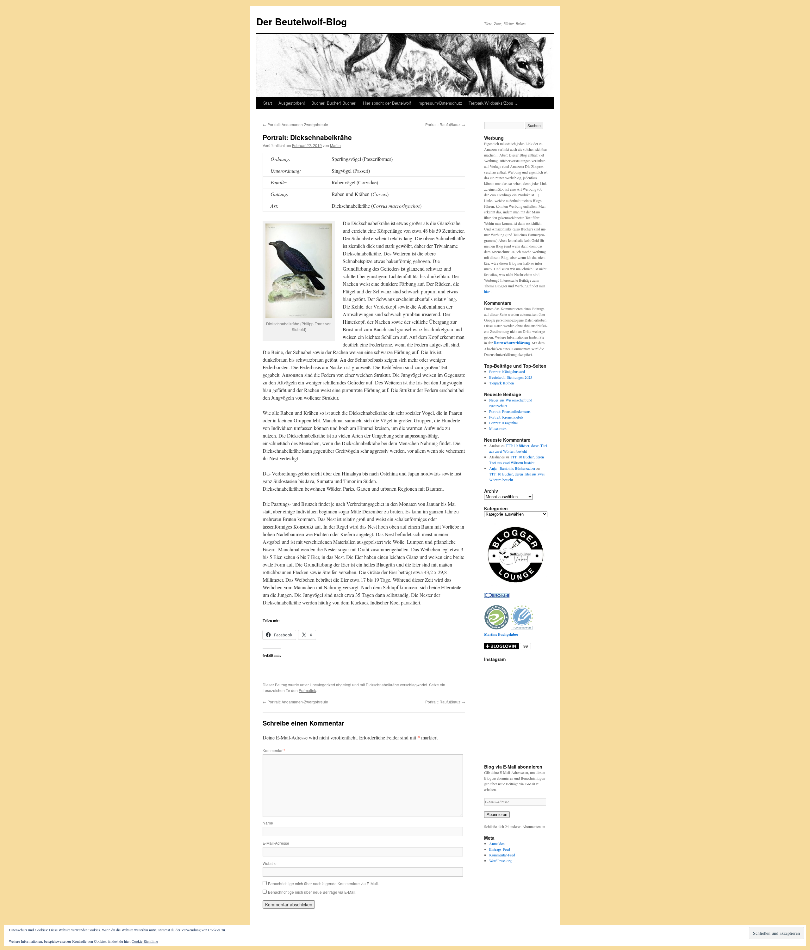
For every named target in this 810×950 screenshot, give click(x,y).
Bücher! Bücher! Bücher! (334, 103)
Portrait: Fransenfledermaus (510, 411)
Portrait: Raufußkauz (445, 124)
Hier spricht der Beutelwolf (387, 103)
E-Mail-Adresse (276, 843)
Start (267, 103)
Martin (335, 145)
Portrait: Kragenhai (503, 422)
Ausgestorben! (291, 103)
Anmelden (497, 843)
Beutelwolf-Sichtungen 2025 (510, 377)
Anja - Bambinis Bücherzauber (512, 468)
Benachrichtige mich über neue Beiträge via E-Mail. (312, 892)
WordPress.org (500, 860)
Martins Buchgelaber (501, 634)
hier (487, 291)
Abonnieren (497, 814)
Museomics (498, 428)
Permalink (307, 690)
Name (268, 822)
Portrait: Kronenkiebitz (506, 417)
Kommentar (274, 750)
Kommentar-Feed (502, 854)
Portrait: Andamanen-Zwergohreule (295, 124)
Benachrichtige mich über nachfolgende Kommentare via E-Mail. (323, 883)
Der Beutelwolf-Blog (301, 21)
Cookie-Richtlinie (145, 941)
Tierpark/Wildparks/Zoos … (494, 103)
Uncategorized (322, 684)
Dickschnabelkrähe (382, 684)
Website (270, 863)
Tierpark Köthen (501, 382)
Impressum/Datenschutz (439, 103)
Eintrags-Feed (499, 849)
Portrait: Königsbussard (507, 371)
